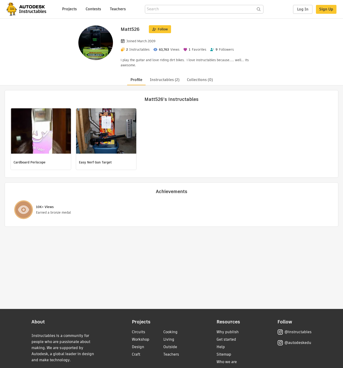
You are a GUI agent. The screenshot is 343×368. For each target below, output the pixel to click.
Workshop (140, 339)
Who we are (227, 361)
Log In (302, 9)
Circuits (138, 332)
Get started (226, 339)
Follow (163, 29)
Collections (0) (200, 79)
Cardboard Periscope (30, 162)
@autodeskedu (297, 342)
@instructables (298, 332)
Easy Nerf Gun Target (95, 162)
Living (168, 339)
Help (221, 347)
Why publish (228, 332)
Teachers (118, 9)
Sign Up (326, 9)
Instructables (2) (164, 79)
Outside (170, 347)
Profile (136, 79)
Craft (136, 354)
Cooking (170, 332)
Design (138, 347)
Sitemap (224, 354)
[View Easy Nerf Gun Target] (106, 131)
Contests (93, 9)
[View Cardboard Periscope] (41, 131)
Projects (69, 9)
